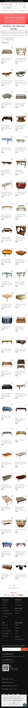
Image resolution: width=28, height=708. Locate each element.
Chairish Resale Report (19, 639)
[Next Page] (21, 585)
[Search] (24, 7)
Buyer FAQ (17, 602)
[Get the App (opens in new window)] (5, 667)
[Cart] (25, 4)
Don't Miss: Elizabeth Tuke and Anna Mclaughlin (14, 1)
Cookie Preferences (17, 700)
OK (14, 703)
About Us (17, 625)
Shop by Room (5, 636)
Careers (16, 630)
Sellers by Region (5, 633)
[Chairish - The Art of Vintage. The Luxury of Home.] (8, 4)
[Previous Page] (6, 585)
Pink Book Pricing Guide (7, 613)
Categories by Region (6, 630)
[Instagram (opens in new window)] (4, 694)
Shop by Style (5, 625)
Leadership (17, 627)
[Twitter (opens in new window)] (18, 694)
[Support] (25, 705)
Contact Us (4, 605)
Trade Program (18, 605)
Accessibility (5, 616)
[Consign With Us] (19, 4)
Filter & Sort (9, 39)
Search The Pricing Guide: (14, 27)
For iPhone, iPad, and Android (8, 662)
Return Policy (5, 607)
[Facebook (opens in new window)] (8, 694)
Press (16, 633)
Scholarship (17, 636)
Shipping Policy (5, 610)
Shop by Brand (5, 627)
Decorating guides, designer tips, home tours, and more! (13, 656)
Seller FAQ (17, 613)
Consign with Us (18, 610)
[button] (3, 4)
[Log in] (13, 4)
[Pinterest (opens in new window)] (13, 694)
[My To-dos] (16, 4)
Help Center (4, 602)
